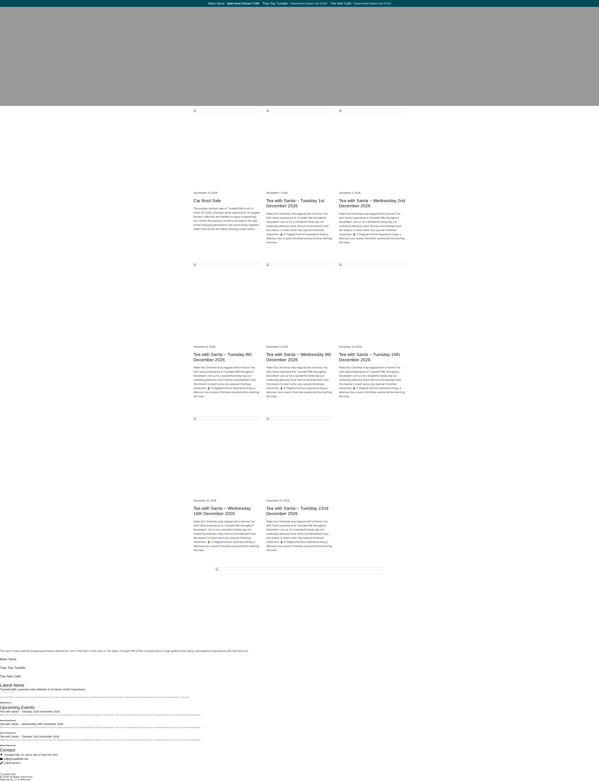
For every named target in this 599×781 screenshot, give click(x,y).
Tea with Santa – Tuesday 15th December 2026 (29, 736)
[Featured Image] (226, 111)
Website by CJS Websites (15, 779)
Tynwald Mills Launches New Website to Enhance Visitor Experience (42, 689)
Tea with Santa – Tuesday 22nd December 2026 (30, 711)
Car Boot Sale (207, 200)
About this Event (8, 720)
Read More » (6, 703)
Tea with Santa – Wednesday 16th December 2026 (31, 724)
